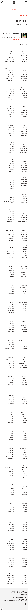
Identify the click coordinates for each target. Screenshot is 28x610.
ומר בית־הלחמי (10, 291)
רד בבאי (25, 422)
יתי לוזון (25, 138)
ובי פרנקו (11, 395)
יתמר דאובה (23, 148)
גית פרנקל (24, 446)
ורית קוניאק (11, 169)
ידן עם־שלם (10, 340)
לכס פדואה (24, 179)
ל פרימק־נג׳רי (23, 300)
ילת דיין (25, 291)
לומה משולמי (23, 159)
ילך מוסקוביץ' (10, 59)
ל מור (25, 475)
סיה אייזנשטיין (23, 207)
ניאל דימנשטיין (23, 367)
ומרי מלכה (11, 312)
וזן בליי (12, 228)
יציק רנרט (24, 129)
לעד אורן (24, 181)
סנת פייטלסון (23, 209)
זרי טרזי (11, 317)
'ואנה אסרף (24, 268)
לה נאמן (24, 157)
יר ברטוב (11, 193)
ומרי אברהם (10, 308)
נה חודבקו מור (10, 74)
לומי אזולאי (10, 524)
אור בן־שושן (10, 76)
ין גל (25, 344)
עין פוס (12, 116)
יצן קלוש (11, 188)
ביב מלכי (24, 51)
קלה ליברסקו (23, 395)
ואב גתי (25, 501)
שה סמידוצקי (10, 251)
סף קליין (24, 215)
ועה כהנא (11, 148)
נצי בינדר (24, 259)
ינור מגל (11, 63)
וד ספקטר (24, 334)
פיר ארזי (11, 240)
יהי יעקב (11, 55)
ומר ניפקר (11, 298)
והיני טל (11, 226)
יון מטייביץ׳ (11, 236)
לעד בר (25, 312)
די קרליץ (11, 276)
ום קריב (11, 558)
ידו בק (12, 325)
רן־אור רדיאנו (10, 408)
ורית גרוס (11, 165)
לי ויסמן (11, 526)
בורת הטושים (23, 441)
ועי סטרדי (11, 450)
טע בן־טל (11, 174)
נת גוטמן (11, 367)
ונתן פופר (24, 524)
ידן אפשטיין (11, 334)
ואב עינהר (24, 503)
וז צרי (12, 287)
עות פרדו (11, 484)
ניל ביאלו (24, 378)
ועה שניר (11, 152)
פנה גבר (24, 384)
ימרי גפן (25, 127)
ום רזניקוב (11, 560)
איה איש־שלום (10, 78)
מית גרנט (11, 350)
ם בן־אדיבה (24, 532)
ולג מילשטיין (24, 76)
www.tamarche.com (20, 25)
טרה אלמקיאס (10, 319)
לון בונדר (24, 161)
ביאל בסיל (24, 49)
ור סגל (25, 85)
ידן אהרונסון (10, 331)
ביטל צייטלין (24, 55)
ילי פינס (12, 393)
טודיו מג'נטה (10, 234)
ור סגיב (25, 338)
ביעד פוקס (24, 59)
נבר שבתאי (11, 361)
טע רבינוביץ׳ (11, 178)
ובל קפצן (24, 518)
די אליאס (24, 327)
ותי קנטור (11, 454)
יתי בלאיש (24, 133)
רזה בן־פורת (10, 583)
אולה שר (11, 380)
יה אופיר (11, 51)
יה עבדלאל (24, 118)
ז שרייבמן (11, 384)
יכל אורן (11, 99)
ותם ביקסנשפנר (10, 456)
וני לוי (12, 433)
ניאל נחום (24, 372)
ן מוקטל (25, 348)
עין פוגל (11, 114)
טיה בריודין (11, 397)
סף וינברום (24, 213)
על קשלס (24, 554)
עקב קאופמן (24, 556)
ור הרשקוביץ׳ (23, 336)
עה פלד (12, 204)
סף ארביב (24, 211)
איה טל (11, 85)
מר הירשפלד (10, 568)
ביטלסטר (24, 57)
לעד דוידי (24, 314)
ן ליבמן (25, 454)
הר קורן (25, 429)
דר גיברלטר (24, 405)
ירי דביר (11, 106)
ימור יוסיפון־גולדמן (9, 61)
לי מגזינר (24, 169)
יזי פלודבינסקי (23, 121)
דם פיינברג (24, 66)
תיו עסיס (11, 257)
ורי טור (25, 95)
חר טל (12, 494)
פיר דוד (11, 243)
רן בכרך (11, 374)
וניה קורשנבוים (10, 230)
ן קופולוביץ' (24, 461)
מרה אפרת (10, 579)
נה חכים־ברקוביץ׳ (22, 353)
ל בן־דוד (25, 293)
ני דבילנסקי (24, 202)
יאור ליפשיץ (10, 47)
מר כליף (11, 573)
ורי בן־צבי (24, 93)
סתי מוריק (24, 217)
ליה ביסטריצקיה (23, 302)
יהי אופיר (11, 53)
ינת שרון (11, 344)
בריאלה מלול (23, 281)
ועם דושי (11, 159)
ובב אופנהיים (23, 448)
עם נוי (12, 215)
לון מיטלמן (24, 165)
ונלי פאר (11, 441)
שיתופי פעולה (14, 9)
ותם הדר (25, 528)
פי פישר (11, 238)
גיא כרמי (11, 492)
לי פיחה (11, 528)
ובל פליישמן (24, 516)
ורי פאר (25, 104)
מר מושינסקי (10, 575)
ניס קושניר (24, 380)
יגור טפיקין (24, 112)
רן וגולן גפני (11, 403)
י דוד (25, 575)
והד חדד (24, 72)
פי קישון (25, 219)
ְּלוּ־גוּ (25, 245)
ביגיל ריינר (24, 53)
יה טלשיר (24, 116)
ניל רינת (25, 204)
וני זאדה (11, 429)
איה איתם (11, 80)
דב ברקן (11, 133)
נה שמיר (24, 357)
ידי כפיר (25, 342)
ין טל (25, 346)
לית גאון (25, 308)
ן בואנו (25, 247)
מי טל (12, 475)
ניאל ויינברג (24, 369)
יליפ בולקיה (11, 389)
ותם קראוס (11, 463)
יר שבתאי (11, 509)
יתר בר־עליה (10, 110)
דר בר (25, 401)
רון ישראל (11, 545)
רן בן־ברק (11, 376)
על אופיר (24, 547)
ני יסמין (11, 537)
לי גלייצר (24, 482)
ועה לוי (12, 150)
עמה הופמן (11, 219)
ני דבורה (11, 535)
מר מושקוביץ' (10, 577)
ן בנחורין (24, 249)
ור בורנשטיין (24, 83)
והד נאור (24, 74)
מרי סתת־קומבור (9, 359)
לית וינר (25, 310)
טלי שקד (11, 171)
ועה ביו (12, 146)
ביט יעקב (11, 490)
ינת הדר (11, 473)
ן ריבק (25, 255)
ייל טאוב (24, 123)
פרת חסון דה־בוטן (22, 221)
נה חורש (24, 200)
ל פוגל (25, 477)
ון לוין (12, 420)
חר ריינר (11, 501)
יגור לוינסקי (24, 114)
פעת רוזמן (24, 564)
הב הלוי (25, 573)
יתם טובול (24, 146)
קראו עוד (10, 592)
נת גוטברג (11, 365)
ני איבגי (12, 532)
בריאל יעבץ (24, 276)
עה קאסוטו (11, 207)
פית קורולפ (24, 560)
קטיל (25, 490)
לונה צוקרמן (24, 167)
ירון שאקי (11, 70)
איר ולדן (25, 492)
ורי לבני (25, 97)
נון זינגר (25, 537)
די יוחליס (11, 270)
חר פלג (11, 496)
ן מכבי (25, 458)
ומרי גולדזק (11, 310)
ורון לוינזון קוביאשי (22, 340)
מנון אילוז (24, 194)
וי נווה (12, 142)
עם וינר (12, 213)
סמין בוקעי (24, 543)
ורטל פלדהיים (23, 89)
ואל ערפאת (11, 140)
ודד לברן (11, 285)
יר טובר (12, 197)
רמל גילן (24, 571)
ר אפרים (24, 262)
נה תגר (25, 359)
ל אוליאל (24, 469)
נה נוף (25, 355)
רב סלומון (11, 118)
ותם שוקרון (24, 530)
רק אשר (24, 264)
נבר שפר (11, 363)
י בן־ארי (11, 503)
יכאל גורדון (11, 97)
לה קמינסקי (24, 243)
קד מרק (11, 541)
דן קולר (12, 281)
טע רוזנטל (11, 180)
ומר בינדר (11, 289)
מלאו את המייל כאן (16, 597)
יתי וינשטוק (24, 135)
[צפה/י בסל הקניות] (2, 2)
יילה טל (25, 125)
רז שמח (24, 228)
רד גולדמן (24, 425)
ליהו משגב (24, 174)
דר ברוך (24, 403)
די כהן (25, 465)
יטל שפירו (11, 95)
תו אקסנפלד (10, 253)
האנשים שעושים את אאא (14, 7)
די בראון (11, 266)
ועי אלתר (11, 446)
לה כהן (25, 154)
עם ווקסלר (11, 211)
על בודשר (24, 549)
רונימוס (25, 568)
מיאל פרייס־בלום (9, 348)
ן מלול (12, 480)
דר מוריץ (24, 70)
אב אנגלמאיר (23, 427)
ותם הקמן (11, 458)
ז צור (12, 465)
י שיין (25, 579)
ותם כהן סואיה (10, 461)
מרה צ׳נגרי (11, 581)
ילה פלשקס (24, 414)
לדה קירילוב (24, 420)
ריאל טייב (24, 236)
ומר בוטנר (11, 562)
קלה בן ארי (24, 393)
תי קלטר (11, 127)
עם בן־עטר (11, 209)
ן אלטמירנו (11, 477)
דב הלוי (12, 135)
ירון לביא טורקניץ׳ (9, 68)
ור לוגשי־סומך (10, 87)
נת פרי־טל (11, 372)
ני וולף (25, 361)
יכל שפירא (11, 104)
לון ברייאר (24, 163)
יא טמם (25, 283)
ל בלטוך (24, 471)
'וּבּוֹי (26, 270)
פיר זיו (12, 245)
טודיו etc (11, 232)
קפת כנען (11, 486)
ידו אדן (12, 321)
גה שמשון (11, 131)
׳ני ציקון (25, 274)
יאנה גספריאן (23, 287)
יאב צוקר (24, 581)
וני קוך (12, 437)
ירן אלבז (11, 72)
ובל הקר (25, 511)
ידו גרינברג (11, 327)
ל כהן (25, 298)
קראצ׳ (12, 247)
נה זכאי (25, 198)
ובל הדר (25, 509)
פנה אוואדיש (23, 382)
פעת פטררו (24, 562)
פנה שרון (24, 389)
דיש (12, 412)
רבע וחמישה (23, 226)
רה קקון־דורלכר (9, 543)
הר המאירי (11, 223)
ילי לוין (25, 289)
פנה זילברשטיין (23, 386)
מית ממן (11, 353)
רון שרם (11, 547)
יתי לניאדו (24, 140)
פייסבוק (17, 600)
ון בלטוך (11, 416)
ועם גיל (12, 157)
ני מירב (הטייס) (23, 363)
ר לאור (25, 397)
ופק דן (25, 80)
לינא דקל (11, 346)
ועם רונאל (11, 161)
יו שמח (25, 437)
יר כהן (12, 199)
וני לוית (12, 435)
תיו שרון (11, 259)
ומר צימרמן (10, 304)
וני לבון (12, 431)
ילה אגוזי (11, 57)
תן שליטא (11, 129)
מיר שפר (11, 566)
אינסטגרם (8, 600)
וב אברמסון (24, 329)
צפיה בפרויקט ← (16, 39)
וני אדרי (11, 425)
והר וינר (25, 431)
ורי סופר (24, 102)
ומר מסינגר (11, 295)
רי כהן (12, 549)
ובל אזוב (25, 505)
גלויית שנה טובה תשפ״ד (11, 33)
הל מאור (11, 554)
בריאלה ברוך (23, 278)
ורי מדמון (24, 99)
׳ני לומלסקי (24, 272)
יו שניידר (25, 439)
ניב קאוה (25, 541)
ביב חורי (24, 444)
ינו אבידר (11, 469)
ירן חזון (12, 520)
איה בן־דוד (11, 83)
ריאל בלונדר (24, 234)
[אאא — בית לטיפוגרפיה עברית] (26, 604)
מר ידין (12, 571)
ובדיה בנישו (11, 283)
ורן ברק (11, 89)
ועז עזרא (24, 240)
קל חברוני (24, 391)
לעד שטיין (24, 190)
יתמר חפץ (24, 150)
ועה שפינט (11, 154)
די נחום (12, 274)
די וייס (12, 268)
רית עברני (11, 552)
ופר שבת (11, 163)
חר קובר (11, 499)
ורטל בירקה (24, 87)
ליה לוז (25, 304)
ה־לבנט (12, 414)
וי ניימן (12, 144)
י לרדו (25, 577)
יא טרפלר (24, 285)
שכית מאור (11, 125)
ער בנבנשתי (24, 558)
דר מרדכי (24, 408)
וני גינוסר (11, 427)
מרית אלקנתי (10, 530)
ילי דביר (12, 186)
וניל (26, 522)
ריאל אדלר (24, 232)
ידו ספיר (11, 329)
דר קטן (25, 410)
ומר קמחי (11, 306)
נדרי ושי (25, 196)
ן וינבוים (25, 251)
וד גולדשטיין (24, 331)
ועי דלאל (11, 448)
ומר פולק (11, 300)
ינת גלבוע (11, 471)
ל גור (25, 473)
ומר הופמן (11, 293)
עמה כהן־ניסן (10, 221)
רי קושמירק (24, 230)
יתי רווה (25, 144)
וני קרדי (11, 439)
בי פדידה (24, 47)
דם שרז (25, 68)
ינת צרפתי (11, 342)
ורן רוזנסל (24, 110)
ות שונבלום (11, 452)
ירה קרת (11, 516)
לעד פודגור (24, 317)
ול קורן (12, 382)
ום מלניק (11, 556)
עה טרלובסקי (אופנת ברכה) (8, 202)
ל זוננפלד (24, 295)
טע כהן (12, 176)
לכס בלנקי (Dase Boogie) (22, 177)
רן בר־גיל (11, 401)
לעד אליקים (24, 183)
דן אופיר (11, 278)
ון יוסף (12, 418)
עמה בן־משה (10, 217)
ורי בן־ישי (24, 91)
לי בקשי (25, 480)
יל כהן (12, 184)
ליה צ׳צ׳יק (24, 171)
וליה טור (25, 520)
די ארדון (11, 264)
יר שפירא (11, 511)
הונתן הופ (24, 496)
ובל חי (25, 513)
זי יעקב (25, 450)
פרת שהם (24, 223)
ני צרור (12, 539)
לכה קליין (11, 112)
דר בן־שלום (24, 399)
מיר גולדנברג (10, 564)
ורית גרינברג (10, 167)
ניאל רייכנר (24, 376)
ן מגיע (25, 456)
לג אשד (11, 391)
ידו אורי (12, 323)
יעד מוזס (11, 66)
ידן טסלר (11, 336)
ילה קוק (25, 416)
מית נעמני (11, 355)
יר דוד (12, 507)
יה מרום (11, 93)
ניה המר (24, 257)
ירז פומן (11, 518)
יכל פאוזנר (11, 102)
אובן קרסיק (11, 410)
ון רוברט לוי (11, 422)
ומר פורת (11, 302)
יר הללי (12, 195)
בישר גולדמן (24, 61)
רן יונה (12, 378)
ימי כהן (12, 505)
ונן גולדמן (11, 444)
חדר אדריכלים (23, 412)
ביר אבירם (24, 325)
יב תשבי (11, 182)
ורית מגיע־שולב (23, 108)
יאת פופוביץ (10, 49)
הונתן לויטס (24, 499)
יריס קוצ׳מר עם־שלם (21, 131)
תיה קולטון (24, 266)
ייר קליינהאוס (10, 386)
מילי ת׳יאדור (23, 192)
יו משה (25, 433)
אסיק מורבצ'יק (23, 494)
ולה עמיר (24, 467)
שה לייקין (11, 249)
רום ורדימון (24, 566)
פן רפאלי (24, 319)
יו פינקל (25, 435)
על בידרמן (24, 552)
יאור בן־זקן (24, 583)
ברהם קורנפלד (23, 63)
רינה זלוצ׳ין (11, 123)
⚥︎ (1, 609)
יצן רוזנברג (11, 190)
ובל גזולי (25, 507)
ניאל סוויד (24, 374)
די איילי (12, 262)
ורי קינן (25, 106)
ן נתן (25, 253)
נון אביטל (24, 535)
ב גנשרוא (24, 321)
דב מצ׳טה (11, 138)
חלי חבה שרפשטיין (9, 467)
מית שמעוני (11, 357)
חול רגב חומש (10, 91)
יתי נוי (25, 142)
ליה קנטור (24, 306)
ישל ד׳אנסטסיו (10, 108)
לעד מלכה (24, 185)
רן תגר (12, 405)
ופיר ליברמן (24, 78)
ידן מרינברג (11, 338)
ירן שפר (11, 522)
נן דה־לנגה (24, 463)
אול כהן (11, 488)
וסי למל (25, 526)
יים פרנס (24, 452)
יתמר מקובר (23, 152)
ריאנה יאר (11, 121)
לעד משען (24, 188)
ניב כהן (25, 539)
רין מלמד (11, 399)
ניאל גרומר (24, 365)
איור (14, 37)
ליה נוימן (24, 488)
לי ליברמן (24, 484)
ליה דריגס (24, 486)
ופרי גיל (12, 314)
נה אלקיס (24, 350)
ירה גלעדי (11, 513)
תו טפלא (11, 255)
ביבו (25, 323)
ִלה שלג (25, 418)
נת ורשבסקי (10, 369)
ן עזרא (12, 482)
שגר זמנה (24, 238)
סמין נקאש (24, 545)
